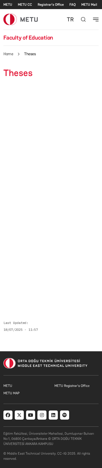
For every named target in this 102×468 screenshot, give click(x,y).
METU (7, 4)
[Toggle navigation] (96, 19)
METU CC (25, 4)
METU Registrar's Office (72, 385)
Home (8, 53)
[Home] (20, 19)
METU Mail (89, 4)
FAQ (72, 4)
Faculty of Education (28, 37)
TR (70, 19)
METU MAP (11, 393)
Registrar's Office (51, 4)
